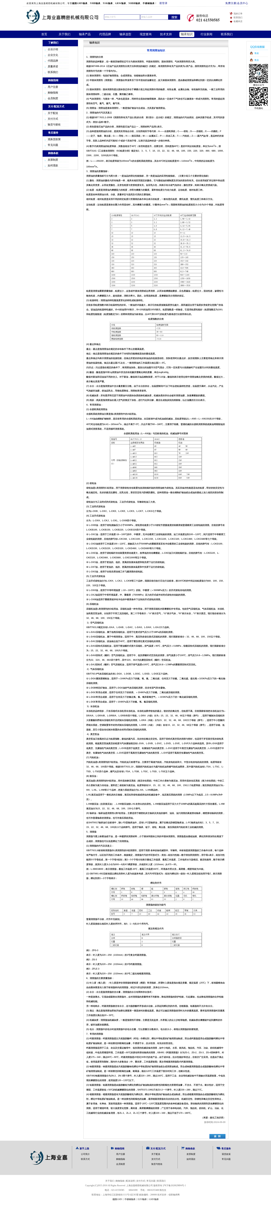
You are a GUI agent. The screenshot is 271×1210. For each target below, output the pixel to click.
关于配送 (53, 113)
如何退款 (53, 165)
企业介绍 (53, 49)
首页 (44, 34)
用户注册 (53, 87)
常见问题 (53, 145)
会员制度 (53, 98)
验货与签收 (54, 124)
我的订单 (238, 13)
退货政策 (226, 1154)
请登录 (163, 3)
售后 (256, 60)
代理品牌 (105, 34)
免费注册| (231, 3)
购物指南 (53, 92)
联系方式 (85, 1159)
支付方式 (53, 118)
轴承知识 (187, 34)
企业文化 (53, 55)
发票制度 (53, 159)
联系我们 (238, 17)
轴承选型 (125, 34)
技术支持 (166, 34)
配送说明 (130, 1181)
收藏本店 (238, 21)
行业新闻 (206, 34)
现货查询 (146, 34)
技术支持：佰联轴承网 (168, 1194)
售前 (256, 53)
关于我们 (64, 34)
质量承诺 (53, 66)
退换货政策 (54, 139)
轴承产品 (85, 34)
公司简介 (85, 1154)
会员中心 (242, 3)
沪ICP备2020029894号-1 (174, 1185)
